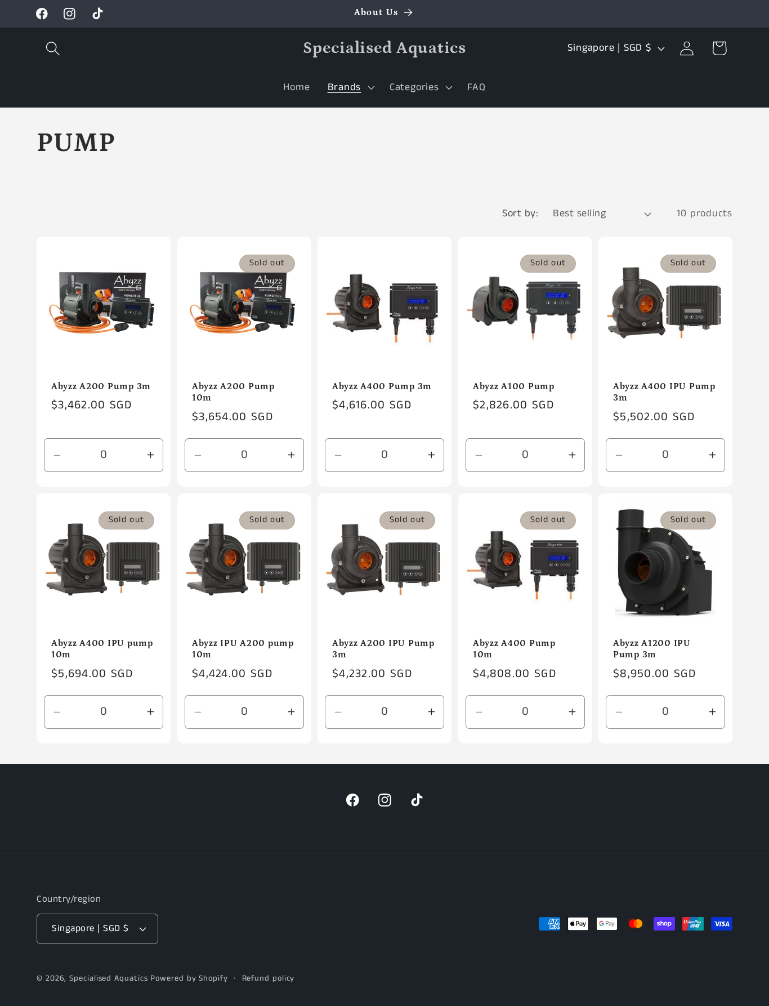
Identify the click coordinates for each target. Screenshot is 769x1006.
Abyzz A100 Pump (514, 386)
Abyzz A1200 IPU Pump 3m (652, 649)
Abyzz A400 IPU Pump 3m (664, 392)
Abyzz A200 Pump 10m (233, 392)
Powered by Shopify (188, 978)
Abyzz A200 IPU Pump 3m (383, 649)
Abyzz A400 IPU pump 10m (102, 649)
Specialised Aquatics (108, 978)
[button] (53, 48)
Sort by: (520, 213)
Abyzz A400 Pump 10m (514, 649)
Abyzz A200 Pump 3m (101, 386)
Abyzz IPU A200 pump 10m (243, 649)
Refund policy (268, 978)
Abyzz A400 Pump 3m (382, 386)
